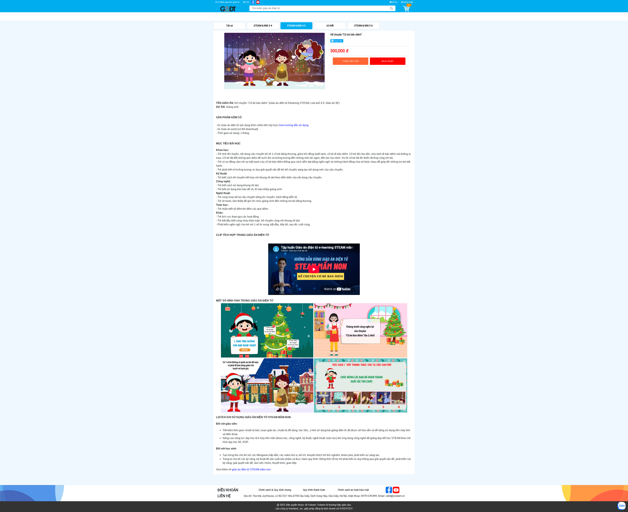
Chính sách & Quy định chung (275, 489)
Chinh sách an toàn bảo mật (353, 489)
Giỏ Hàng (406, 9)
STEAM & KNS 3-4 (263, 25)
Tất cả (229, 25)
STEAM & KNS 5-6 (363, 25)
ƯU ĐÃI (330, 25)
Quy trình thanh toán (314, 489)
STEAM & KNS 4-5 (296, 25)
